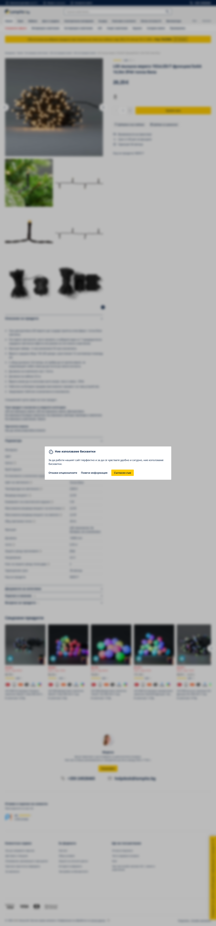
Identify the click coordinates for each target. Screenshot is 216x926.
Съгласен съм (122, 472)
